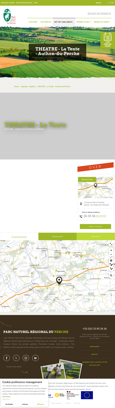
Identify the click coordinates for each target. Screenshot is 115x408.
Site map (77, 403)
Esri (108, 311)
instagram (26, 358)
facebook (6, 358)
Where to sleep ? (102, 22)
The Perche (45, 22)
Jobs (36, 3)
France (73, 395)
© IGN (110, 197)
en (112, 3)
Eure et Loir (60, 395)
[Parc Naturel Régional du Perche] (9, 16)
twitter (16, 358)
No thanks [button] (9, 404)
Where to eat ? (84, 22)
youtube (35, 358)
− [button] (111, 254)
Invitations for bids (24, 3)
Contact (94, 354)
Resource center (8, 3)
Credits (67, 403)
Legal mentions (56, 403)
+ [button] (111, 250)
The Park (33, 22)
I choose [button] (25, 404)
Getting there (87, 179)
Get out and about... (64, 22)
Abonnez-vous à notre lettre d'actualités (94, 363)
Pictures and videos (13, 366)
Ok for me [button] (40, 404)
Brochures (94, 346)
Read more (6, 399)
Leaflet (105, 197)
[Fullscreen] (111, 244)
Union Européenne (87, 395)
